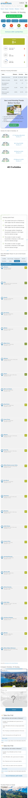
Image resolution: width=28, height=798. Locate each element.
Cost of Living (10, 258)
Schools (23, 258)
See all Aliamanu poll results (14, 775)
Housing (17, 261)
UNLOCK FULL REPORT (15, 16)
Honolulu (11, 8)
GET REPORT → (14, 125)
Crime (10, 261)
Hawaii (6, 8)
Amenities (4, 261)
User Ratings (23, 261)
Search (2, 8)
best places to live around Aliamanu (11, 663)
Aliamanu (17, 8)
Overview (3, 20)
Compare (14, 709)
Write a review (4, 740)
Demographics (15, 20)
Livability (21, 2)
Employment (17, 258)
